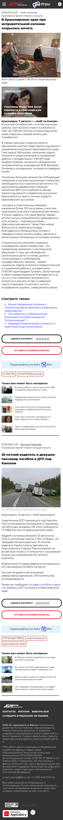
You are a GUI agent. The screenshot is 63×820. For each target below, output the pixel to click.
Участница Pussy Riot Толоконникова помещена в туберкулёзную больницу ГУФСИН (33, 409)
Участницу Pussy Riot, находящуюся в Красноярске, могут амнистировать (33, 418)
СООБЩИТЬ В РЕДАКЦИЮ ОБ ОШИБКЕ (25, 715)
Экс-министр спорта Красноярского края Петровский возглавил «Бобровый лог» (34, 668)
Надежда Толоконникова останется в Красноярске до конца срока (30, 325)
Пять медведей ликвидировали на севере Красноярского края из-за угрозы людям (35, 688)
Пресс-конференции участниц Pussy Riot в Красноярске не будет (35, 427)
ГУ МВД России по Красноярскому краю (24, 509)
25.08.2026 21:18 (10, 444)
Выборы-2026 (40, 711)
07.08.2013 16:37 (10, 12)
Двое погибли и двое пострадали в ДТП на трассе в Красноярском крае (35, 678)
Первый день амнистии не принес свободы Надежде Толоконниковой (35, 398)
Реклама (24, 711)
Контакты (9, 711)
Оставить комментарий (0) (31, 350)
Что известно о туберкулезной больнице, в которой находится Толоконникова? (26, 317)
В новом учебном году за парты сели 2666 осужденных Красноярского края (35, 388)
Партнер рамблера (29, 805)
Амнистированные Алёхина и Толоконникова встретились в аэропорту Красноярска (31, 307)
